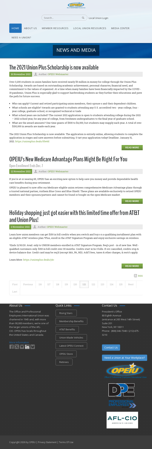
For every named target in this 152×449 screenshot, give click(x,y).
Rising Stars (66, 313)
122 (93, 284)
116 (40, 284)
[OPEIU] (76, 4)
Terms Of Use (66, 442)
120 (75, 284)
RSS (140, 275)
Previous (28, 284)
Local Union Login (98, 18)
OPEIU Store (66, 354)
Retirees (64, 362)
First (15, 284)
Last (14, 291)
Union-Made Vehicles (71, 337)
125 (121, 284)
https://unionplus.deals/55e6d (32, 141)
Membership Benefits (71, 321)
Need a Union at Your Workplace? (124, 357)
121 (84, 284)
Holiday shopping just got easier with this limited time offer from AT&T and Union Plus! (74, 216)
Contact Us (111, 347)
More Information (19, 342)
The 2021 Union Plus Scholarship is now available (54, 67)
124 (111, 284)
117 (48, 284)
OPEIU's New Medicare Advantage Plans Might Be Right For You (68, 159)
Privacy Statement (47, 442)
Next (131, 284)
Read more (132, 147)
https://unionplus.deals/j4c (38, 259)
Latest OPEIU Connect (71, 345)
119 (66, 284)
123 (102, 284)
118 (57, 284)
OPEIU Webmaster (58, 74)
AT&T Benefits (67, 329)
